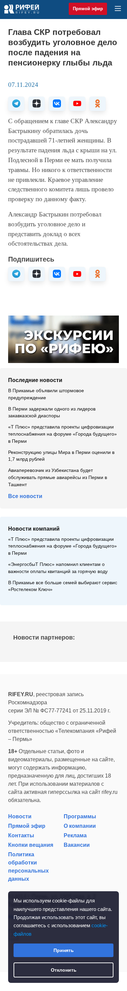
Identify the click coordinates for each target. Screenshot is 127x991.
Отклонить (64, 970)
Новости (19, 816)
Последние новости (35, 380)
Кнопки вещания (30, 845)
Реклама (75, 835)
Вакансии (77, 845)
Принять (64, 950)
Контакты (21, 835)
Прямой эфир (88, 8)
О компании (80, 826)
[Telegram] (16, 104)
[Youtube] (77, 104)
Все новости (25, 496)
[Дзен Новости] (36, 104)
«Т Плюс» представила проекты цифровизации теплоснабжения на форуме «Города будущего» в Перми (62, 434)
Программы (80, 816)
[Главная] (21, 9)
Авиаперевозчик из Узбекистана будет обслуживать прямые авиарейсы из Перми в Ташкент (57, 477)
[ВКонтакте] (57, 104)
